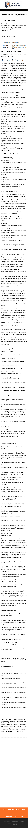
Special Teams (11, 809)
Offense (23, 809)
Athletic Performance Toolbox (17, 821)
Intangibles (20, 812)
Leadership (9, 738)
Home (4, 809)
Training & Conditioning (10, 812)
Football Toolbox (14, 4)
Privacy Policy (14, 824)
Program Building (8, 816)
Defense (17, 809)
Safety (15, 816)
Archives (21, 816)
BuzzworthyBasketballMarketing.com (16, 823)
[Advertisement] (14, 784)
